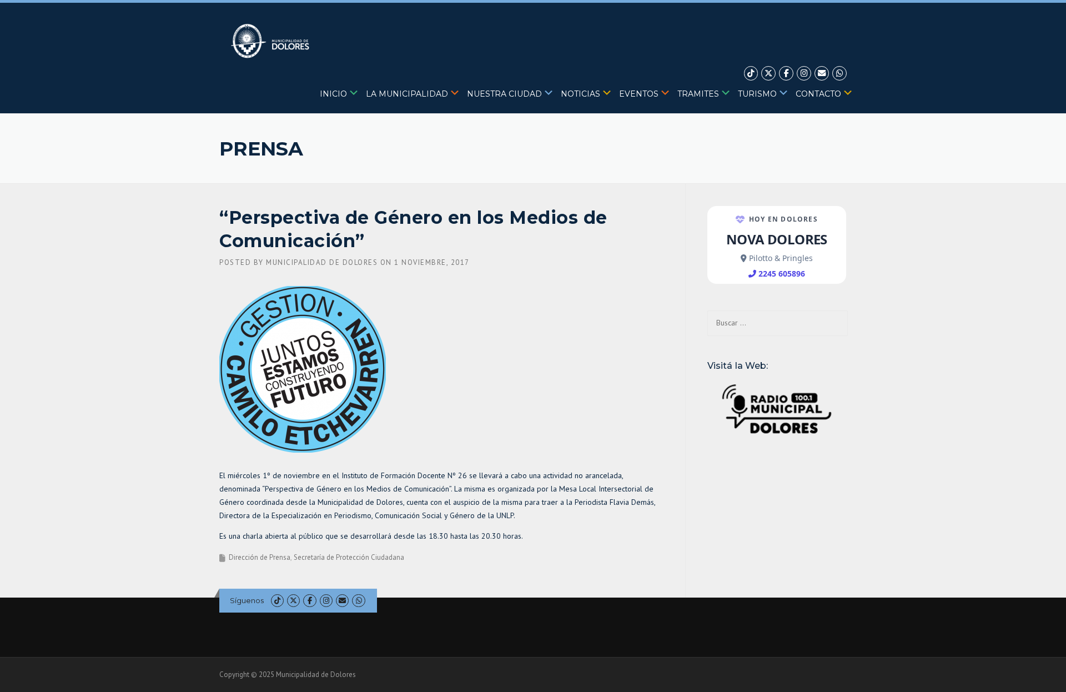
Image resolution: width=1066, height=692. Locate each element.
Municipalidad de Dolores (322, 262)
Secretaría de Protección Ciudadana (349, 557)
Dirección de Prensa (259, 557)
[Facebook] (786, 73)
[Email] (821, 73)
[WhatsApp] (839, 73)
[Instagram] (804, 73)
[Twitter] (768, 73)
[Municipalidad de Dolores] (272, 41)
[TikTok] (751, 73)
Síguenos (247, 600)
